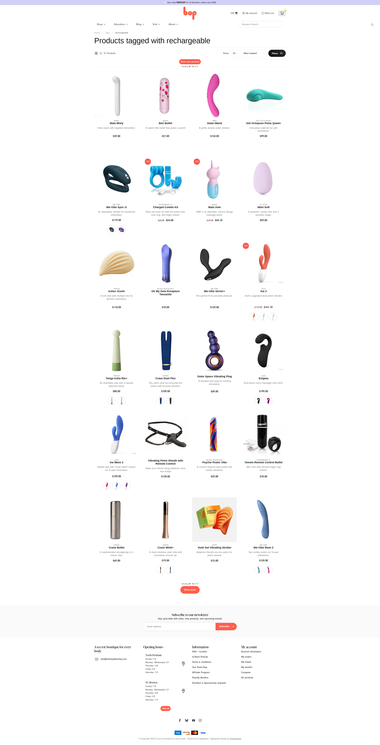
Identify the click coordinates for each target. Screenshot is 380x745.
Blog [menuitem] (138, 24)
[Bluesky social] (186, 720)
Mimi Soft (264, 207)
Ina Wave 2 (116, 462)
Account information (251, 651)
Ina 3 (264, 291)
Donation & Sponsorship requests (209, 683)
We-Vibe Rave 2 (263, 547)
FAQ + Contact (199, 651)
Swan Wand (214, 123)
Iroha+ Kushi (116, 291)
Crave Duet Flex (165, 378)
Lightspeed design (218, 738)
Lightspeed (203, 738)
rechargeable (121, 32)
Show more (190, 589)
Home (97, 32)
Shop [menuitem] (100, 24)
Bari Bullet (165, 123)
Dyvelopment (235, 738)
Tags (107, 32)
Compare (246, 672)
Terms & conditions (201, 662)
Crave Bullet (116, 547)
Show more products (190, 62)
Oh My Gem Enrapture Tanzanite (165, 293)
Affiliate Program (200, 672)
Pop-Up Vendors (200, 677)
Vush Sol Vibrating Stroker (214, 547)
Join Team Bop (199, 667)
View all (165, 708)
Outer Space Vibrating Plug (214, 376)
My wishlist (246, 667)
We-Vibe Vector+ (214, 291)
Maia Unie (214, 207)
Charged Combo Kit (165, 207)
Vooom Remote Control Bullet (263, 462)
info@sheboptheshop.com (113, 659)
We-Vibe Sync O (116, 207)
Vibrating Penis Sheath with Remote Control (165, 462)
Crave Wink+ (165, 547)
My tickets (246, 662)
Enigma (263, 378)
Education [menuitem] (119, 24)
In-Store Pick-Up (200, 656)
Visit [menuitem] (155, 24)
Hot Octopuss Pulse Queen (263, 123)
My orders (246, 656)
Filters (275, 53)
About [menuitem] (172, 24)
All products (247, 677)
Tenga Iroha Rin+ (116, 378)
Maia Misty (116, 123)
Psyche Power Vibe (214, 462)
